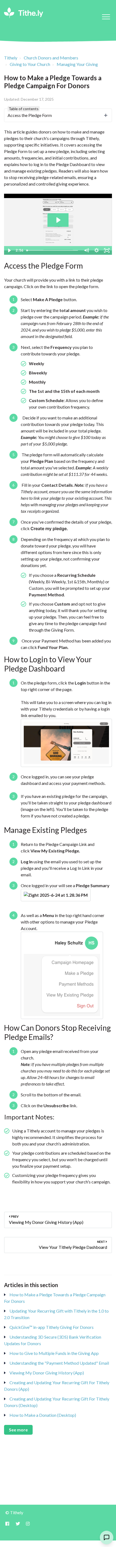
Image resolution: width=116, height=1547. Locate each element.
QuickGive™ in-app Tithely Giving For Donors (51, 1327)
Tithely (10, 57)
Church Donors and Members (51, 57)
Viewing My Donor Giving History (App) (46, 1372)
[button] (106, 17)
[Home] (23, 12)
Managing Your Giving (77, 64)
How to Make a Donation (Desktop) (42, 1415)
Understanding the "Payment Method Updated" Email (59, 1362)
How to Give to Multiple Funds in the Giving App (54, 1353)
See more (18, 1429)
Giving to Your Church (30, 64)
